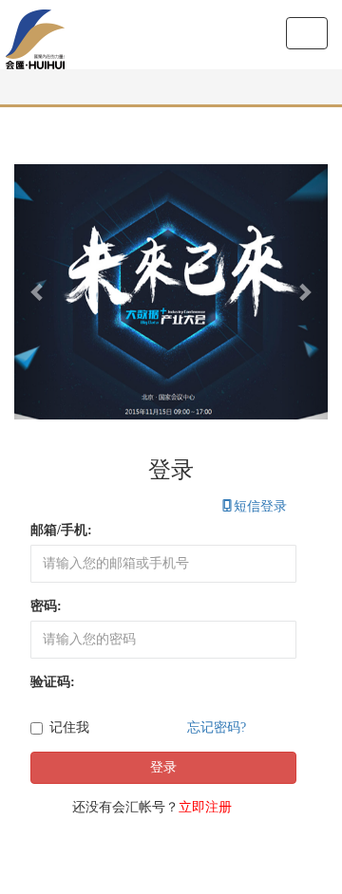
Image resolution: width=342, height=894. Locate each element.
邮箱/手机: (61, 530)
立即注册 (205, 807)
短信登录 (253, 506)
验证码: (52, 682)
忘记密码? (216, 727)
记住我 (69, 727)
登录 (163, 767)
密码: (46, 606)
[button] (38, 291)
